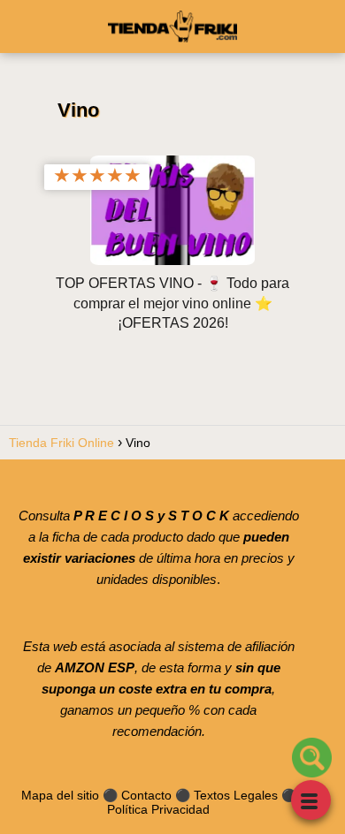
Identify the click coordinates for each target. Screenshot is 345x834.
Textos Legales (236, 795)
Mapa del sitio (60, 795)
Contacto (146, 795)
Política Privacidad (158, 809)
